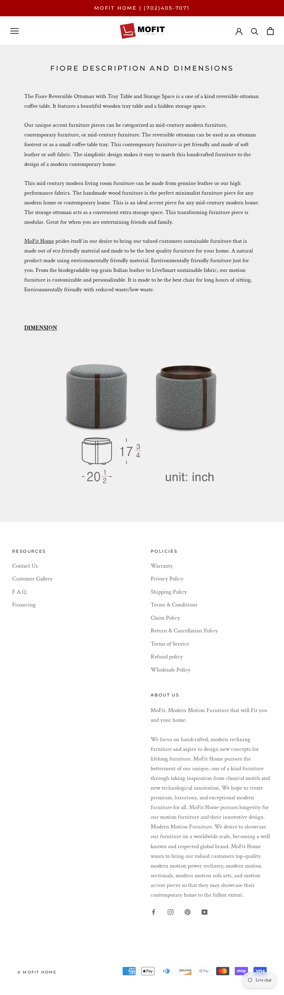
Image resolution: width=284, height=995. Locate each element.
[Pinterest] (187, 911)
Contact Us (25, 566)
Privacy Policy (167, 579)
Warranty (162, 566)
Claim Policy (165, 618)
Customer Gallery (32, 579)
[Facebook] (154, 911)
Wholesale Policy (170, 670)
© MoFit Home (36, 972)
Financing (24, 604)
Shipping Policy (169, 592)
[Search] (254, 31)
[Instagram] (171, 911)
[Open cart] (270, 31)
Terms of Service (170, 644)
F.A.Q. (19, 592)
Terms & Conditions (174, 604)
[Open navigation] (14, 31)
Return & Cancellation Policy (184, 630)
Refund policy (167, 656)
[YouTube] (204, 911)
